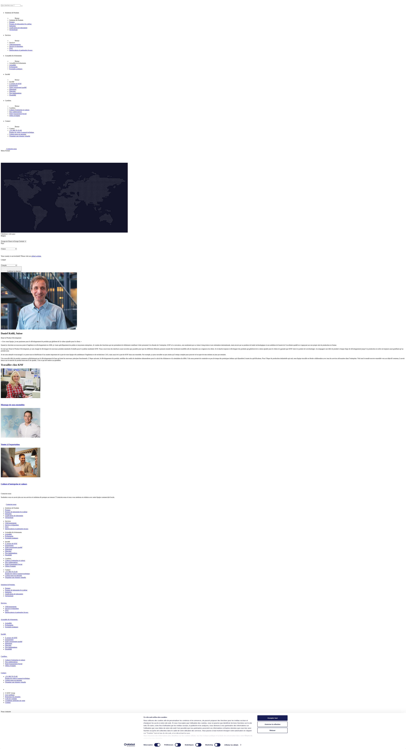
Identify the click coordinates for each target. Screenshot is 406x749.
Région (3, 236)
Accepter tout (272, 718)
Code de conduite (11, 699)
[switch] (178, 744)
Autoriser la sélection (272, 724)
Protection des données (12, 697)
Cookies (8, 702)
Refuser (272, 730)
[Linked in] (7, 689)
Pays (2, 243)
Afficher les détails (231, 745)
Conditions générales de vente (15, 700)
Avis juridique (9, 695)
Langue (3, 260)
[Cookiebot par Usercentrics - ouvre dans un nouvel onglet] (129, 744)
